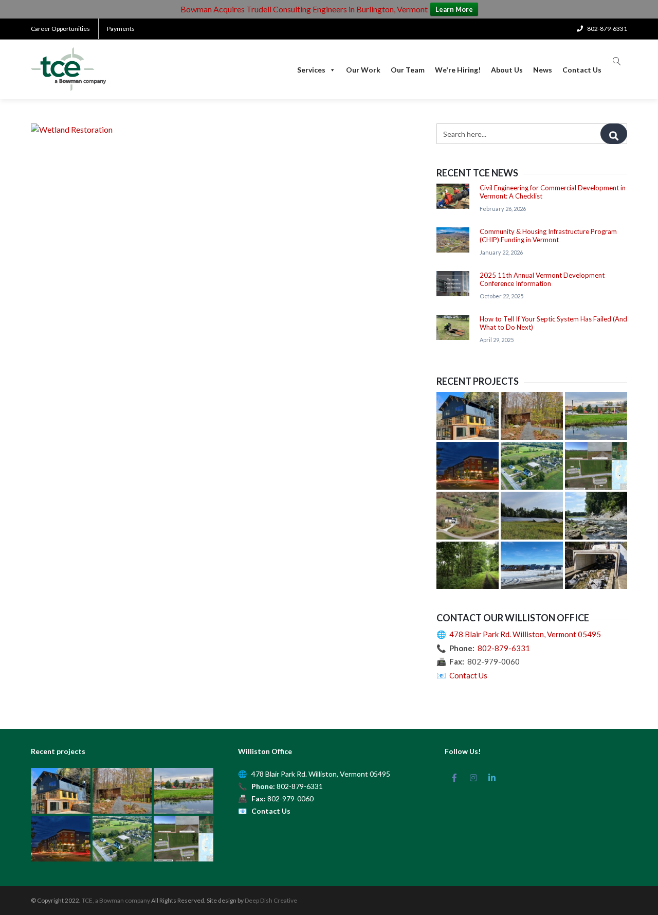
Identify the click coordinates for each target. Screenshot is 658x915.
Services (311, 70)
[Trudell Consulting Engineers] (68, 69)
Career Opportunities (60, 28)
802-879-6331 (504, 648)
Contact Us (581, 70)
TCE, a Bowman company (116, 900)
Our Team (408, 70)
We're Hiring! (458, 70)
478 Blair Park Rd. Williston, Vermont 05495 (525, 634)
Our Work (363, 70)
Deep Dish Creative (271, 900)
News (542, 70)
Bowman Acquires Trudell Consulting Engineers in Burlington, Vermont (304, 9)
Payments (121, 28)
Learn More (454, 9)
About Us (507, 70)
